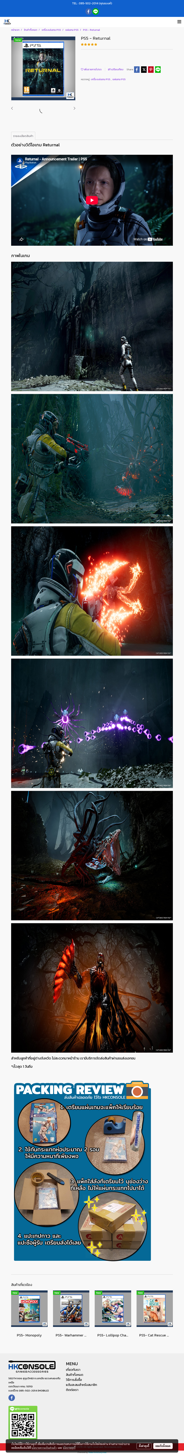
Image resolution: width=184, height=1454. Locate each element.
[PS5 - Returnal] (43, 69)
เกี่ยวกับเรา (73, 1369)
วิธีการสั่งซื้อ (74, 1379)
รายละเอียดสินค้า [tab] (23, 136)
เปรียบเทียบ (117, 69)
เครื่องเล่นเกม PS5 (101, 79)
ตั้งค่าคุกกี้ (144, 1446)
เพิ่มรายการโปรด (92, 69)
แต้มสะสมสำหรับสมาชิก (81, 1384)
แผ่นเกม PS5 (119, 79)
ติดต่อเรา (72, 1389)
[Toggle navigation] (179, 22)
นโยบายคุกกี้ (69, 1447)
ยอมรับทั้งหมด (163, 1446)
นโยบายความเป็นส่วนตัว (44, 1447)
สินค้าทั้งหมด (74, 1374)
